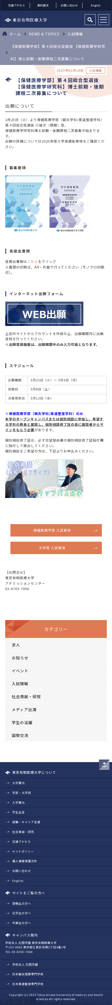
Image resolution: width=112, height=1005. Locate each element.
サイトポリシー (23, 851)
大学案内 (18, 783)
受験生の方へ (21, 903)
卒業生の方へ (21, 923)
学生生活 (18, 812)
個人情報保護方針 (24, 861)
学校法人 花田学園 (25, 964)
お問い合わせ (69, 5)
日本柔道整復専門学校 (27, 984)
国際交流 (20, 735)
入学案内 (18, 802)
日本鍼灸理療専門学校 (27, 974)
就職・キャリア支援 (26, 822)
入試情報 (20, 683)
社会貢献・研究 (26, 696)
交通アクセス (16, 5)
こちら (32, 261)
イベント (20, 670)
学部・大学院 (21, 793)
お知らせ (20, 657)
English (96, 5)
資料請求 (43, 5)
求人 (16, 644)
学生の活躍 (22, 722)
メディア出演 (24, 709)
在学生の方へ (21, 913)
